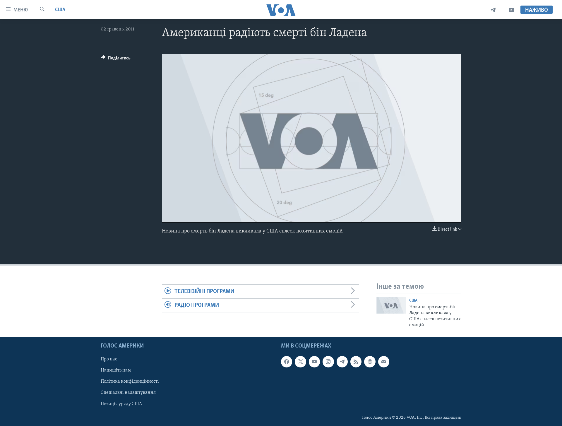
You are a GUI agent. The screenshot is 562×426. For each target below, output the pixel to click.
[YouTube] (511, 10)
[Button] (116, 59)
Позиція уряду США (121, 404)
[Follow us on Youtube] (314, 361)
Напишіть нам (116, 370)
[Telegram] (493, 10)
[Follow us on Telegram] (342, 361)
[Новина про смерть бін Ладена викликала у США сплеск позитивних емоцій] (391, 305)
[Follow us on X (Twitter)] (300, 361)
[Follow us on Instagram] (328, 361)
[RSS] (355, 361)
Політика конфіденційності (130, 381)
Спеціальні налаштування (128, 393)
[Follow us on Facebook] (286, 361)
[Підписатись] (383, 361)
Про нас (109, 359)
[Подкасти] (369, 361)
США (60, 10)
